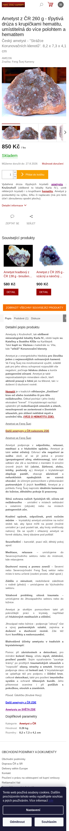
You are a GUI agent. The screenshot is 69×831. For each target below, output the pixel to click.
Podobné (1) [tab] (21, 318)
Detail (11, 292)
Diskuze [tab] (35, 318)
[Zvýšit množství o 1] (15, 172)
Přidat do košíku (35, 174)
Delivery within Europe (15, 768)
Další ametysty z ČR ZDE (21, 702)
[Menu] (60, 4)
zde (51, 800)
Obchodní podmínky (13, 759)
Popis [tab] (8, 318)
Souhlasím (49, 821)
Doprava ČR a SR (12, 763)
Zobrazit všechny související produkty (34, 307)
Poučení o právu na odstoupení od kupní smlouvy (31, 777)
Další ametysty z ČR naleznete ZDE (27, 430)
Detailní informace (12, 205)
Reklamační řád (11, 782)
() (38, 416)
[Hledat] (41, 4)
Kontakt (6, 773)
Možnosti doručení (52, 163)
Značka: (18, 61)
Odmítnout (17, 821)
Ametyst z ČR (27, 723)
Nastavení (33, 810)
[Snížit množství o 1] (15, 177)
